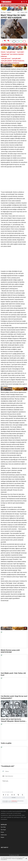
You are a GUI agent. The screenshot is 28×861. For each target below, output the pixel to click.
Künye (2, 832)
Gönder (14, 797)
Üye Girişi (3, 827)
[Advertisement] (14, 179)
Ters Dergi (3, 12)
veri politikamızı (20, 858)
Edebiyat (9, 12)
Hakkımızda (4, 834)
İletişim (2, 837)
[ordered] (12, 795)
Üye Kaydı (3, 829)
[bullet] (14, 795)
